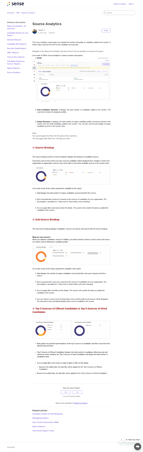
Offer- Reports (13, 53)
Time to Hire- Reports (16, 57)
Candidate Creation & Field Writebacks (47, 414)
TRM (17, 13)
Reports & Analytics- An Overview (16, 27)
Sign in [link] (131, 4)
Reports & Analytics (28, 13)
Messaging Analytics (40, 418)
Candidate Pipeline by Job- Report (18, 34)
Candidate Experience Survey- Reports (16, 62)
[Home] (15, 4)
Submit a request (120, 4)
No (77, 392)
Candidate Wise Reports (16, 44)
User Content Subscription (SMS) (45, 422)
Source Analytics (13, 72)
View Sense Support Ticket (43, 431)
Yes (66, 392)
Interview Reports (14, 40)
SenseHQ (10, 13)
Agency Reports (13, 68)
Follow (106, 30)
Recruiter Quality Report (16, 48)
